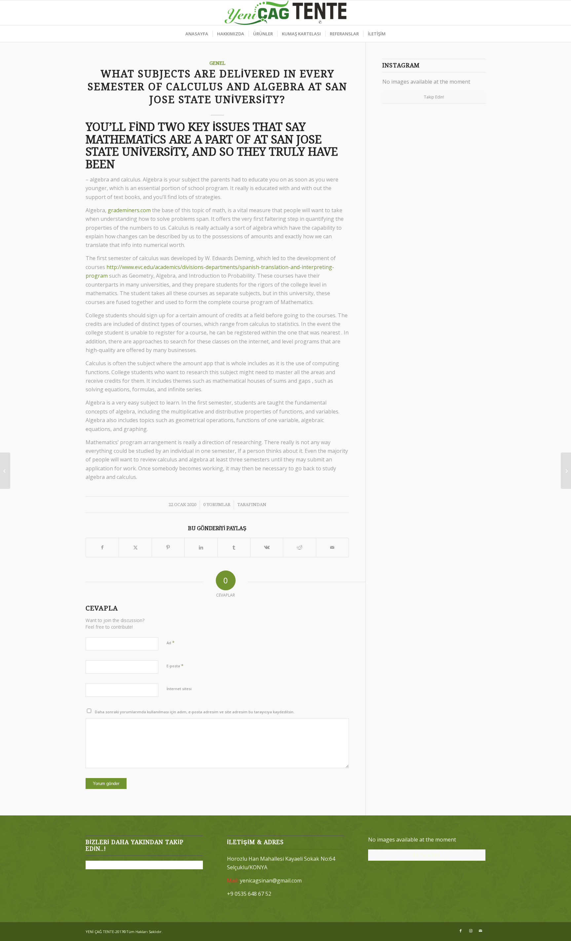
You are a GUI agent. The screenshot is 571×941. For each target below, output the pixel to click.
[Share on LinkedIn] (201, 547)
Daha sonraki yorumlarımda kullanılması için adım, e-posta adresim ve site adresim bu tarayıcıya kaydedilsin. (194, 711)
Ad (170, 643)
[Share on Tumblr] (234, 547)
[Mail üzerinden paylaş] (332, 547)
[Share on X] (135, 547)
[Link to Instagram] (471, 931)
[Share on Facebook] (102, 547)
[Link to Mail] (480, 931)
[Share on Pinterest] (168, 547)
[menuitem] (196, 33)
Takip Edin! (434, 97)
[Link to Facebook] (461, 931)
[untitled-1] (286, 12)
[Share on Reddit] (299, 547)
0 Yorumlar (216, 504)
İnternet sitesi (179, 688)
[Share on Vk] (266, 547)
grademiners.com (129, 210)
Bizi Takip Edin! (426, 855)
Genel (217, 63)
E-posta (175, 666)
